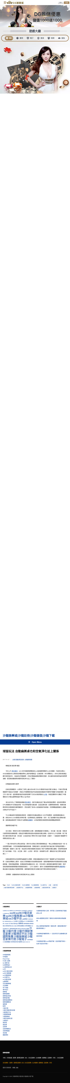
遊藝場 (30, 820)
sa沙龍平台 (15, 918)
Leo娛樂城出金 (6, 913)
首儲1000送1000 (26, 942)
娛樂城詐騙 (8, 926)
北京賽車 (15, 921)
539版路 (5, 957)
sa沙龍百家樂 (7, 979)
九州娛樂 (38, 1058)
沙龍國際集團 (7, 1014)
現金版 (5, 1022)
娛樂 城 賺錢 (14, 926)
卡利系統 (9, 1058)
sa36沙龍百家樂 (7, 971)
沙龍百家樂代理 (7, 1018)
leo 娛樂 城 (6, 963)
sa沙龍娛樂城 (7, 975)
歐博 (28, 929)
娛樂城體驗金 (28, 926)
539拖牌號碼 (24, 910)
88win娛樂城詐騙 (17, 910)
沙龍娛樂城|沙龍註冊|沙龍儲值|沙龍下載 (29, 735)
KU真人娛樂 (6, 961)
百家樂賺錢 (7, 942)
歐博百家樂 (20, 1058)
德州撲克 (15, 771)
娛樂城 (20, 923)
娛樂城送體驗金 (21, 926)
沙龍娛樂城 (20, 936)
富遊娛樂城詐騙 (13, 929)
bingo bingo (6, 959)
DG (26, 1058)
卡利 (4, 1058)
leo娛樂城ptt (29, 910)
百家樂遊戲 (13, 942)
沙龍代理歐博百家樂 (9, 1010)
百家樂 (5, 1027)
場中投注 (15, 923)
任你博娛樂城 (7, 983)
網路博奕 (62, 867)
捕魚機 (19, 928)
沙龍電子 (21, 939)
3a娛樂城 (5, 910)
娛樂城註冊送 (7, 996)
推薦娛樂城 (23, 928)
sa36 (12, 913)
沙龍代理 (11, 931)
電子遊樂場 (19, 942)
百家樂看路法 (7, 1029)
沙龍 (50, 885)
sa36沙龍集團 (14, 916)
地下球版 (11, 923)
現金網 (5, 1024)
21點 (45, 794)
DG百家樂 (31, 1058)
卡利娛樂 (6, 923)
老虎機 (5, 1033)
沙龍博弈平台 (19, 933)
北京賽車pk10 (21, 921)
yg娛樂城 (24, 919)
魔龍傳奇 (5, 1035)
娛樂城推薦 (26, 923)
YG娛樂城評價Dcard (8, 921)
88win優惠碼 (10, 910)
